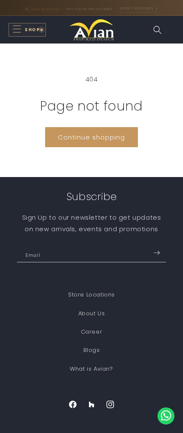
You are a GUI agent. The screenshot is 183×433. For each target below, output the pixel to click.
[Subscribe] (156, 252)
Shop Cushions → (138, 8)
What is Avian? (91, 369)
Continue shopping (91, 137)
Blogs (91, 350)
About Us (91, 313)
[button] (27, 30)
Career (92, 332)
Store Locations (91, 295)
